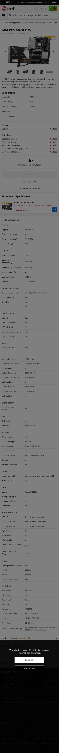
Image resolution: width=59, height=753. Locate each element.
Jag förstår (29, 660)
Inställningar (29, 668)
